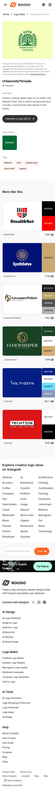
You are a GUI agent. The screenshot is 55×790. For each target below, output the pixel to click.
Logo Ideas (19, 14)
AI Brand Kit (8, 632)
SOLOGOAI (16, 583)
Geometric (44, 498)
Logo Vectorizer (10, 707)
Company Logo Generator (15, 677)
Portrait (6, 525)
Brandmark (26, 482)
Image (24, 504)
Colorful (24, 488)
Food (23, 498)
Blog (4, 757)
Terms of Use (26, 772)
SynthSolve (9, 276)
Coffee (6, 488)
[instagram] (39, 602)
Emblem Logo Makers (13, 662)
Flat (4, 498)
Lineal (5, 509)
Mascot (24, 509)
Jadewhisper (10, 359)
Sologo (21, 5)
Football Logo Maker (13, 658)
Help (46, 776)
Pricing (6, 747)
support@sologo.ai (37, 74)
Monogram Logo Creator (15, 667)
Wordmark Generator (13, 672)
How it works (9, 738)
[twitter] (33, 602)
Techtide (8, 443)
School (6, 531)
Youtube (25, 536)
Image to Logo (9, 622)
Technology (45, 531)
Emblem (25, 493)
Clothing (43, 482)
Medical (43, 509)
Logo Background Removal (16, 702)
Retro (41, 525)
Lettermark (44, 504)
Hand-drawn (9, 504)
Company (8, 493)
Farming (43, 493)
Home (6, 14)
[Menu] (5, 5)
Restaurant (26, 525)
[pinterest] (44, 602)
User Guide (7, 742)
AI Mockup (7, 637)
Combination (45, 488)
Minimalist (8, 515)
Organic (24, 520)
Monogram (44, 515)
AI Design (7, 717)
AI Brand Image (10, 641)
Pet (40, 520)
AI (21, 477)
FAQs (5, 761)
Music (5, 520)
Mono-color (27, 515)
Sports (24, 531)
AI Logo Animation (12, 698)
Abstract (7, 477)
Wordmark (8, 536)
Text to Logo (8, 681)
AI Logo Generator (11, 618)
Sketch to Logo (10, 627)
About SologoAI (10, 733)
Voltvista (8, 401)
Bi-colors (7, 482)
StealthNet (9, 234)
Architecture (45, 477)
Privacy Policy (8, 772)
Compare (7, 752)
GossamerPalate (12, 318)
